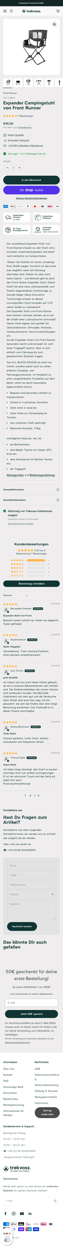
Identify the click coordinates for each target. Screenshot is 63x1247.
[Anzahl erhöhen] (19, 167)
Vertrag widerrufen (47, 1112)
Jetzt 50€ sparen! (32, 1014)
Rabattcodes (10, 1099)
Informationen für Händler (13, 1113)
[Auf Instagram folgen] (13, 1213)
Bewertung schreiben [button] (31, 583)
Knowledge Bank (13, 1087)
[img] (10, 604)
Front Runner (10, 93)
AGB (37, 1069)
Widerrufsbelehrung (47, 1085)
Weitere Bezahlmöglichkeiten (31, 198)
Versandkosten (25, 127)
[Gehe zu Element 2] (18, 83)
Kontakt (7, 1074)
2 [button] (30, 795)
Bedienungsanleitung (42, 475)
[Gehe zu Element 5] (49, 83)
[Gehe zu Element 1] (7, 83)
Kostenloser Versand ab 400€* (31, 3)
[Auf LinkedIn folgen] (30, 1213)
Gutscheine (10, 1093)
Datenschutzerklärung (47, 1077)
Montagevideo (15, 475)
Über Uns (8, 1069)
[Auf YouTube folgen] (22, 1213)
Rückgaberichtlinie (46, 1097)
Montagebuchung (13, 1105)
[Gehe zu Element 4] (38, 83)
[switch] (7, 1240)
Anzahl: (7, 161)
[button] (10, 116)
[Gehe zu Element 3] (28, 83)
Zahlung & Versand (46, 1091)
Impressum (41, 1103)
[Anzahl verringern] (7, 167)
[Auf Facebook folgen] (5, 1213)
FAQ (5, 1081)
